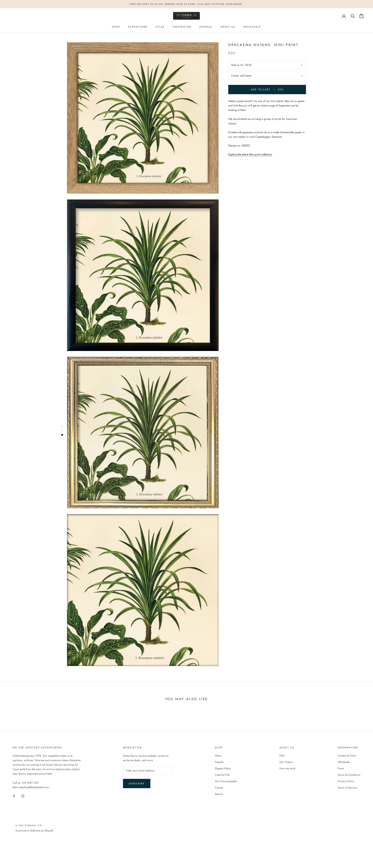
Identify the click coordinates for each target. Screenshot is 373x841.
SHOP (116, 27)
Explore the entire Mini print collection (250, 154)
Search (219, 794)
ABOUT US (227, 27)
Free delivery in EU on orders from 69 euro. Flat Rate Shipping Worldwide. (186, 4)
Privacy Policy (346, 781)
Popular (219, 762)
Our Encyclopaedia (226, 781)
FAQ (281, 755)
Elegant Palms (223, 768)
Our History (286, 762)
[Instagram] (23, 795)
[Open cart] (361, 16)
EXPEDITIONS (137, 27)
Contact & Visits (347, 755)
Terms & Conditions (349, 775)
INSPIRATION (182, 27)
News (218, 755)
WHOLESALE (252, 27)
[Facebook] (14, 795)
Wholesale (344, 762)
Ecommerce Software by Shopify (34, 830)
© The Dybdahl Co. (29, 825)
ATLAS (160, 27)
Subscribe (137, 783)
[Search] (353, 16)
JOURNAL (206, 27)
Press (341, 768)
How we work (287, 768)
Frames (219, 788)
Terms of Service (347, 788)
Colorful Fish (222, 775)
